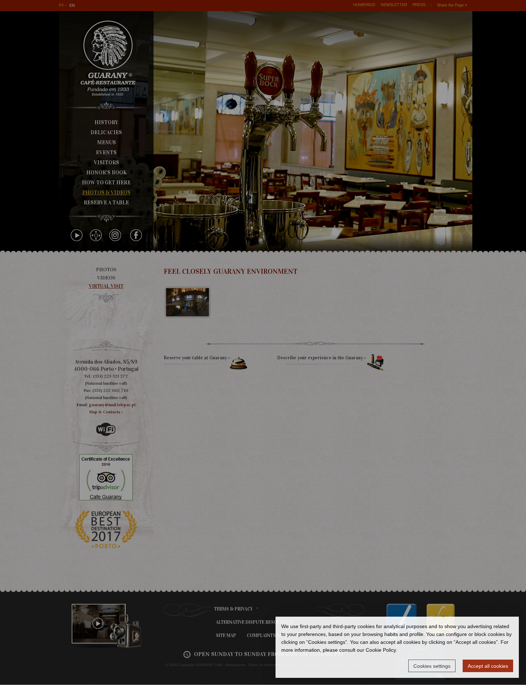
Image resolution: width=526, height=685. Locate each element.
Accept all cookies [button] (488, 666)
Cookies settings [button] (431, 666)
